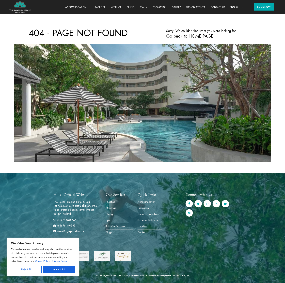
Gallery (176, 7)
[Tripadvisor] (189, 213)
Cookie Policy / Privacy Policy (51, 261)
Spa (142, 7)
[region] (43, 257)
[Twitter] (198, 203)
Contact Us (218, 7)
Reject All (26, 269)
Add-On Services (196, 7)
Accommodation (75, 7)
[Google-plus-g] (207, 203)
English (234, 7)
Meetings (116, 7)
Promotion (160, 7)
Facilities (100, 7)
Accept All (58, 269)
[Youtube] (225, 203)
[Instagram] (216, 203)
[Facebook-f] (189, 203)
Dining (131, 7)
